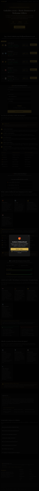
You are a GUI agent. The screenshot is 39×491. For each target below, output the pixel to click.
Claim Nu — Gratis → (19, 249)
